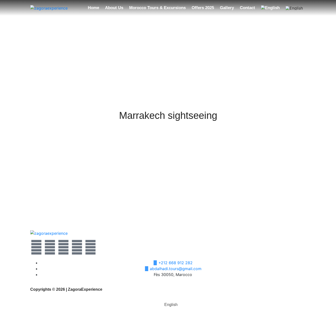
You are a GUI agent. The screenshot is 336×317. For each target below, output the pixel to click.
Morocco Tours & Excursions (157, 7)
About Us (114, 7)
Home (93, 7)
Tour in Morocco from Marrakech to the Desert (167, 210)
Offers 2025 (203, 7)
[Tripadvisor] (90, 247)
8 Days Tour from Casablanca (281, 210)
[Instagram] (77, 247)
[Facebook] (50, 247)
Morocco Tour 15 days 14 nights (54, 210)
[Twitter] (36, 247)
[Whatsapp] (63, 247)
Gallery (227, 7)
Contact (247, 7)
